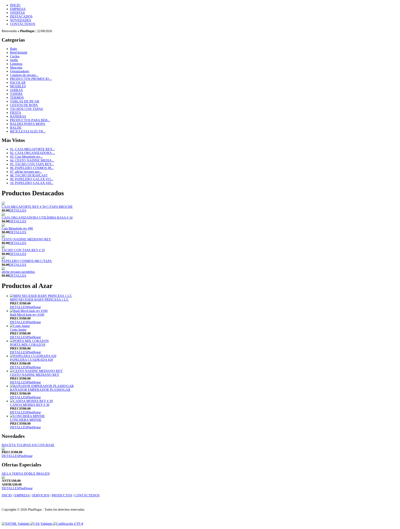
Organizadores (19, 71)
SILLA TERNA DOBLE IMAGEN (26, 473)
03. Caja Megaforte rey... (26, 156)
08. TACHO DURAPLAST (29, 175)
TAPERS (16, 94)
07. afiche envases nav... (26, 171)
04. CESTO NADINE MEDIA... (32, 160)
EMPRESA (18, 9)
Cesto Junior (18, 329)
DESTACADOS (21, 16)
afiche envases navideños (18, 272)
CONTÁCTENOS (22, 24)
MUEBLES (18, 86)
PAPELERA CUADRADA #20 (31, 359)
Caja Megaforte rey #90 (17, 228)
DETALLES (17, 210)
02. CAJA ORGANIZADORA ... (32, 153)
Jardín (14, 60)
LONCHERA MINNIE (25, 420)
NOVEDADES (20, 20)
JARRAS (16, 90)
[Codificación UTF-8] (68, 523)
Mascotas (16, 67)
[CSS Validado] (40, 523)
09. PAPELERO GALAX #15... (31, 179)
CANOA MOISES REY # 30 (29, 405)
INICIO (15, 5)
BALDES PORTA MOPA (27, 124)
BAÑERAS (18, 116)
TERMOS (17, 97)
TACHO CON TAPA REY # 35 (23, 250)
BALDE (15, 127)
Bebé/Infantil (18, 52)
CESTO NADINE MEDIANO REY (26, 239)
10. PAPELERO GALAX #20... (31, 183)
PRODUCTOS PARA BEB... (30, 120)
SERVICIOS (40, 495)
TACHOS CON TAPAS (26, 109)
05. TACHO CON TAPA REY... (32, 164)
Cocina (14, 56)
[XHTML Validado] (15, 523)
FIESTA (15, 112)
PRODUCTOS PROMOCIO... (31, 79)
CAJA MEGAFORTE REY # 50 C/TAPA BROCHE (37, 206)
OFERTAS (17, 12)
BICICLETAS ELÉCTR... (28, 131)
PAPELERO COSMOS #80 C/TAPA (27, 261)
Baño (13, 49)
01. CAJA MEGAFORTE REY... (32, 149)
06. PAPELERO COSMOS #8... (32, 168)
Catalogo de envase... (24, 75)
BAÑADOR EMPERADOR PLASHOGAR (40, 389)
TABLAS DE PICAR (24, 101)
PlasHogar (34, 307)
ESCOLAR (18, 82)
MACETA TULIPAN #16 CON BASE (28, 445)
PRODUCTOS (62, 495)
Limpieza (16, 64)
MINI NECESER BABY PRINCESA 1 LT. (39, 299)
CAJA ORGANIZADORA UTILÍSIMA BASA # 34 (37, 217)
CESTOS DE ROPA (24, 105)
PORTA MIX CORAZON (27, 344)
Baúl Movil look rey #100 (27, 314)
